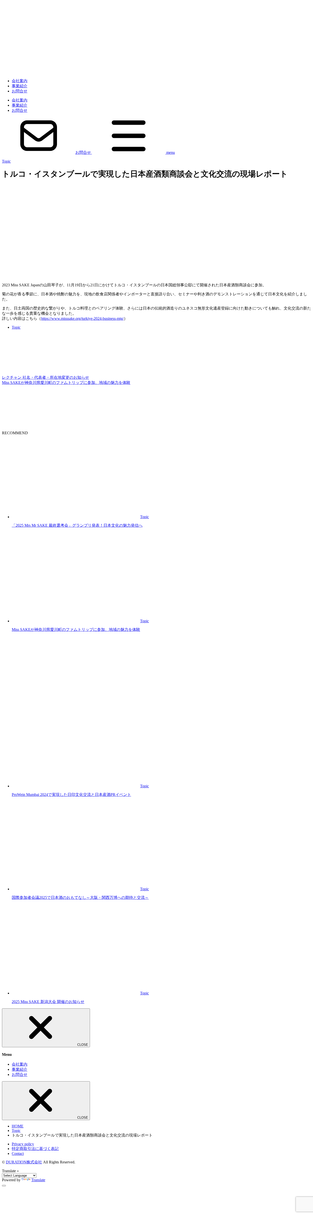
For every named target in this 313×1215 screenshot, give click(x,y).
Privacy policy (23, 1144)
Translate (38, 1180)
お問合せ (19, 91)
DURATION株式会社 (24, 1162)
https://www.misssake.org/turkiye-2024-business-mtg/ (82, 318)
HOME (17, 1126)
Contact (18, 1153)
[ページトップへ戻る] (4, 1185)
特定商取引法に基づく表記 (35, 1149)
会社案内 (19, 81)
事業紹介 (19, 86)
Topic (6, 161)
